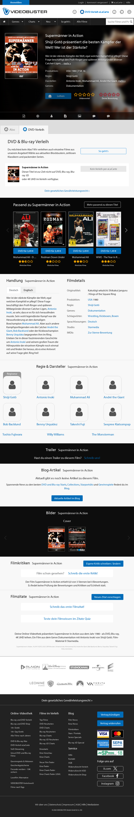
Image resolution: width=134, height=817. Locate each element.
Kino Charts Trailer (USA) (50, 774)
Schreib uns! (92, 458)
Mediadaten (93, 804)
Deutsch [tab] (13, 290)
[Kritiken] (94, 116)
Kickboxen (105, 316)
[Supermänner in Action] (21, 56)
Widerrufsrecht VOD (77, 770)
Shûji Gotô (72, 76)
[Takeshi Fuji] (79, 412)
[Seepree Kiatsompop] (113, 412)
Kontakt (71, 758)
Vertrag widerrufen (110, 723)
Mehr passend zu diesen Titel (102, 204)
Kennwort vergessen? (97, 2)
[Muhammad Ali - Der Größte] (25, 229)
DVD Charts (45, 727)
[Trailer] (38, 116)
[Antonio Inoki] (46, 385)
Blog (129, 11)
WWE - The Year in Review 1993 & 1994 (108, 257)
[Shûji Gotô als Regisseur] (12, 385)
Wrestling (93, 316)
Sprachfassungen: (76, 321)
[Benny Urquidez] (46, 412)
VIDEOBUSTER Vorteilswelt (22, 783)
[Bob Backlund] (12, 412)
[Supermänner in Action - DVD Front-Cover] (56, 539)
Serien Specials (74, 737)
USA (68, 70)
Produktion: (51, 70)
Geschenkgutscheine (20, 765)
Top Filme (44, 719)
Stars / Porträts (74, 733)
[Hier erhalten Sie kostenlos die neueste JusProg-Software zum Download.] (110, 752)
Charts (32, 21)
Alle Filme (82, 21)
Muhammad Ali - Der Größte (25, 257)
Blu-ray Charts (46, 735)
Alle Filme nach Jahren (21, 735)
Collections (73, 484)
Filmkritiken (73, 729)
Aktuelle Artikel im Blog (67, 498)
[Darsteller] (52, 116)
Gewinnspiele (106, 484)
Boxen (115, 316)
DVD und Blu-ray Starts (54, 484)
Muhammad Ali (90, 80)
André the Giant (108, 80)
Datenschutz (55, 804)
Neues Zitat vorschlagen (107, 597)
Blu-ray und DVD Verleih (21, 719)
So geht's (65, 21)
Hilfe (70, 755)
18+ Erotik (15, 727)
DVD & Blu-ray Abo (19, 741)
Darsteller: (50, 80)
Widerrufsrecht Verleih (78, 766)
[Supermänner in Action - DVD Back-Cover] (77, 539)
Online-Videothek (21, 713)
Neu (48, 21)
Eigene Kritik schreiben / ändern (103, 563)
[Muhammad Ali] (80, 229)
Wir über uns (41, 804)
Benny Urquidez (15, 334)
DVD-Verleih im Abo (75, 11)
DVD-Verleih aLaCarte (97, 11)
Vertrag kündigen (110, 714)
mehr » (67, 63)
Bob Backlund (20, 330)
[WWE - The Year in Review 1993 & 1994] (108, 229)
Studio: (71, 327)
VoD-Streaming (17, 749)
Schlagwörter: (74, 316)
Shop (122, 11)
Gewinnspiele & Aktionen (22, 761)
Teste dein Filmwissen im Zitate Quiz (67, 619)
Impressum (68, 804)
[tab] (9, 129)
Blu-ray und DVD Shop (20, 723)
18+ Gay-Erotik (17, 731)
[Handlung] (25, 116)
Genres (15, 21)
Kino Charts (45, 757)
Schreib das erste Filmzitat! (67, 607)
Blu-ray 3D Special (76, 742)
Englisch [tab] (28, 290)
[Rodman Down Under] (53, 229)
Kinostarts (44, 749)
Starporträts (86, 484)
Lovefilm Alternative (19, 777)
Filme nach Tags (17, 787)
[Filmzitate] (109, 116)
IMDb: (70, 332)
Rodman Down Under (53, 257)
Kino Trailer (44, 766)
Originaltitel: (74, 290)
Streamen (114, 11)
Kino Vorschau (46, 753)
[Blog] (66, 116)
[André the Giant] (113, 385)
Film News (73, 719)
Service (72, 748)
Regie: (48, 76)
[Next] (126, 230)
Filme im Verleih (49, 713)
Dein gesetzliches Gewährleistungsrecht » (67, 190)
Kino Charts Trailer (47, 770)
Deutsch (92, 321)
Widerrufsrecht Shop (77, 774)
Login (81, 2)
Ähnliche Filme (25, 265)
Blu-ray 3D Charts (47, 743)
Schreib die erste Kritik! (83, 573)
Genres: (49, 85)
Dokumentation (75, 85)
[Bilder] (80, 116)
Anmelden (16, 2)
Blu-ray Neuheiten (48, 731)
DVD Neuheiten (47, 723)
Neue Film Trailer (47, 762)
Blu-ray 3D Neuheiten (49, 739)
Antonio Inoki (73, 80)
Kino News (73, 723)
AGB (70, 762)
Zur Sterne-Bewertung (100, 332)
